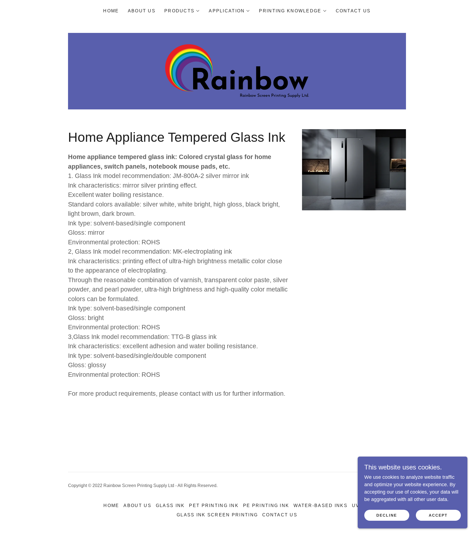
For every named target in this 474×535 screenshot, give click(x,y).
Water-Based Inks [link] (321, 505)
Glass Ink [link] (170, 505)
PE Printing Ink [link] (266, 505)
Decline (386, 515)
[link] (237, 70)
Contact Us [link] (353, 11)
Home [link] (111, 11)
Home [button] (111, 505)
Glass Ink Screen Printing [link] (217, 515)
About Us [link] (142, 11)
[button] (182, 11)
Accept (438, 515)
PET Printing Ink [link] (214, 505)
